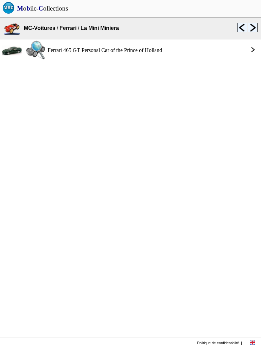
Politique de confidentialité (218, 343)
